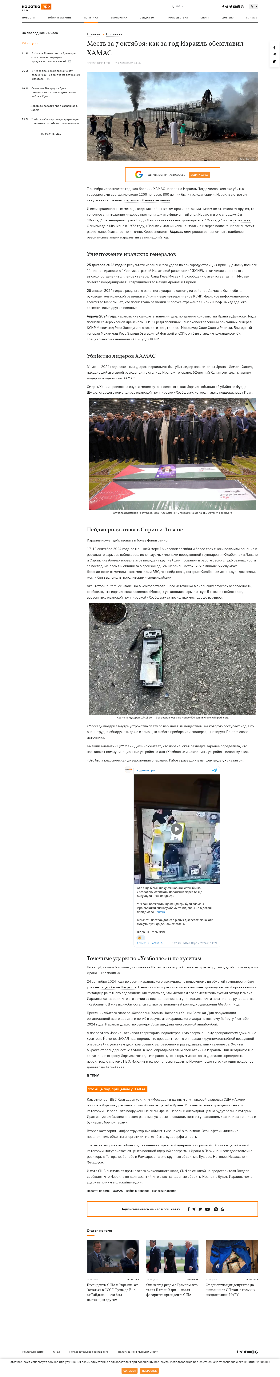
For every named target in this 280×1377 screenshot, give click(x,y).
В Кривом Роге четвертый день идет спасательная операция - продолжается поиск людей (54, 57)
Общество (147, 17)
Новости (28, 17)
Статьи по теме (99, 1230)
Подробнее (149, 1370)
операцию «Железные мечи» (146, 200)
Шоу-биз (228, 17)
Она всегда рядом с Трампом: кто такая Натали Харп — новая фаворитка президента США (172, 1290)
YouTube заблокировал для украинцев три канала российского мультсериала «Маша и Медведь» (55, 123)
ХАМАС (118, 1191)
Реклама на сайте (33, 1351)
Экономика (119, 17)
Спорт (205, 17)
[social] (223, 6)
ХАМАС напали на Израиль (175, 189)
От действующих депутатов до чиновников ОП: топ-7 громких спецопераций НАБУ (230, 1290)
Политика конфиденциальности (138, 1351)
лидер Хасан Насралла (118, 987)
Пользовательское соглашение (89, 1351)
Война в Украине (59, 17)
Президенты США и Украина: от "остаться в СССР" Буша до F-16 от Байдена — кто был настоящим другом (112, 1292)
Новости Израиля (164, 1191)
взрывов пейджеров (122, 554)
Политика (91, 17)
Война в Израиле (137, 1191)
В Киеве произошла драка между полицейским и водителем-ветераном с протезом (55, 75)
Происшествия (177, 17)
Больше (251, 17)
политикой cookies (257, 1362)
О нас (56, 1351)
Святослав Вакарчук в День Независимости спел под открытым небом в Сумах (53, 92)
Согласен (129, 1370)
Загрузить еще (51, 133)
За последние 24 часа (40, 33)
